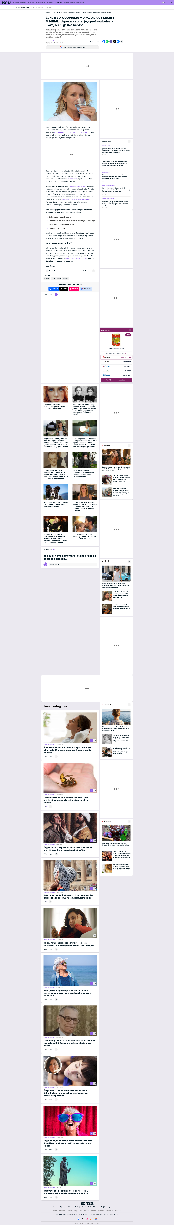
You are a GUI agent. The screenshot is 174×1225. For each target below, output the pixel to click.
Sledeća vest (87, 271)
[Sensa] (6, 2)
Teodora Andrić (50, 41)
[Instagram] (87, 1219)
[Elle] (76, 1211)
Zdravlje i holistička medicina (71, 12)
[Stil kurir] (81, 1211)
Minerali (65, 278)
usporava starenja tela (77, 186)
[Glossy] (86, 1211)
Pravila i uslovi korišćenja (70, 1214)
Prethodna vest (54, 271)
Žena (53, 278)
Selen (59, 278)
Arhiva (116, 1214)
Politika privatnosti (101, 1214)
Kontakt (80, 1214)
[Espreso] (70, 1211)
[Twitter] (82, 1219)
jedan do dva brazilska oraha (76, 258)
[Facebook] (78, 1219)
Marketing (110, 1214)
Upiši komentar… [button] (55, 564)
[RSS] (91, 1219)
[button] (94, 41)
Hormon (47, 278)
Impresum (59, 1214)
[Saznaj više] (129, 445)
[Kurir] (55, 1211)
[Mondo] (62, 1211)
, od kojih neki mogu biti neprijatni (71, 132)
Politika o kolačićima (89, 1214)
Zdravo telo (56, 12)
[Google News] (96, 1219)
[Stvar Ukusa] (118, 1211)
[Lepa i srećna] (93, 1211)
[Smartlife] (100, 1211)
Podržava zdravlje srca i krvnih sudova (76, 199)
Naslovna (48, 12)
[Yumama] (109, 1211)
